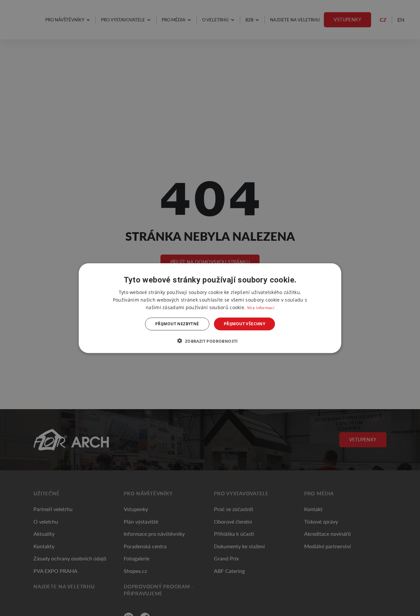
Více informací (260, 307)
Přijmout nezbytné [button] (177, 324)
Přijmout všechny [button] (244, 324)
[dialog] (210, 308)
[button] (210, 341)
